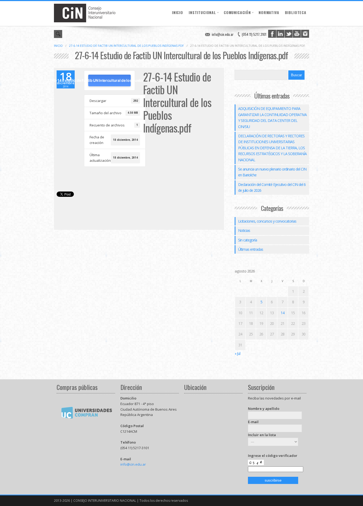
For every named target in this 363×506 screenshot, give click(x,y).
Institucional (202, 12)
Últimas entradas (250, 249)
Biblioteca (295, 12)
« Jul (237, 353)
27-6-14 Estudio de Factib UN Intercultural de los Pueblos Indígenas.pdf (126, 46)
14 (282, 312)
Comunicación (237, 12)
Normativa (269, 12)
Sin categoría (247, 240)
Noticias (244, 230)
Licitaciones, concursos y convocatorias (267, 221)
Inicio (177, 12)
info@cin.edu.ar (223, 34)
